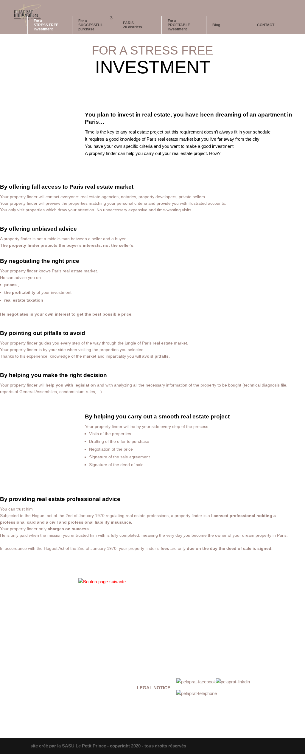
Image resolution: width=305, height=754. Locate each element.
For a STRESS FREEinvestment (46, 25)
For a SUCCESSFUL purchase (90, 25)
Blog (216, 25)
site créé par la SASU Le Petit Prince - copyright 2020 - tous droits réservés (108, 745)
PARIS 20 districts (132, 25)
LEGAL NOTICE (153, 687)
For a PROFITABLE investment (179, 25)
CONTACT (265, 25)
